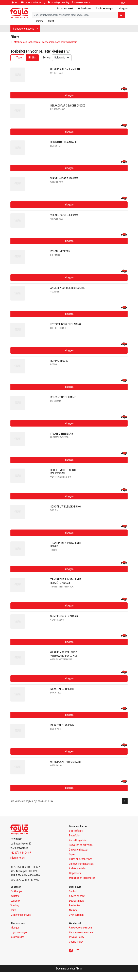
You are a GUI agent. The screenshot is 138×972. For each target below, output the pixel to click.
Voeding (14, 905)
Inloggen (69, 95)
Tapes (72, 854)
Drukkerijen (16, 891)
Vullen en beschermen (80, 859)
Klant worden (17, 937)
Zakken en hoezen (78, 849)
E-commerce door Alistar (69, 968)
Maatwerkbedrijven (20, 914)
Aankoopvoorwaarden (80, 927)
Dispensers (75, 873)
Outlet (51, 21)
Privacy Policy (76, 937)
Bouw (13, 910)
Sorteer (47, 57)
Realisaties (74, 905)
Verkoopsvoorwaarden (81, 932)
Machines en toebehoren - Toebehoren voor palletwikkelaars (45, 42)
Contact (73, 891)
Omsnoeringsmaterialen (81, 863)
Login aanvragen (104, 8)
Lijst (34, 57)
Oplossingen (84, 8)
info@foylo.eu (17, 857)
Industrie (15, 896)
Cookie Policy (76, 941)
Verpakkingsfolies (78, 840)
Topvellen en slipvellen (81, 845)
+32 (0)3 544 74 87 (20, 852)
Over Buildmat (76, 914)
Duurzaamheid (76, 900)
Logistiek (15, 900)
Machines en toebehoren (82, 877)
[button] (124, 2)
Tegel (19, 57)
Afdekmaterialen (77, 868)
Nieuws (73, 910)
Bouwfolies (75, 835)
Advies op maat (65, 8)
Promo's (39, 21)
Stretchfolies (76, 830)
